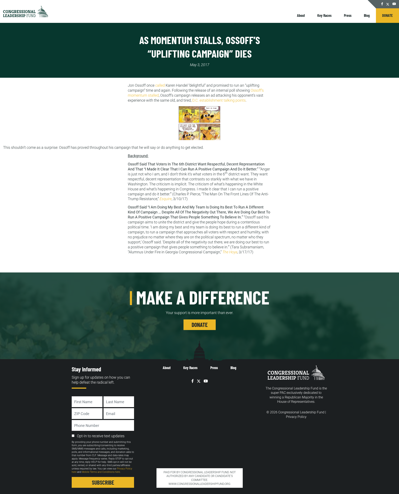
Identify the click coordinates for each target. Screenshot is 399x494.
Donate (387, 15)
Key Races (324, 15)
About (301, 15)
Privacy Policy (296, 417)
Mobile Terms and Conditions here (101, 472)
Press (347, 15)
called (160, 85)
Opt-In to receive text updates (100, 436)
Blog (367, 15)
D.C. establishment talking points (219, 100)
